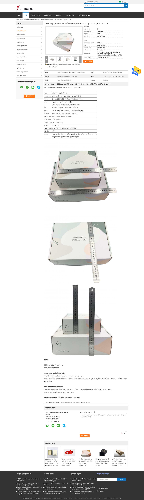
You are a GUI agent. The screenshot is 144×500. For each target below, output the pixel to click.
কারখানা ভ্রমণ (47, 15)
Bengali (124, 2)
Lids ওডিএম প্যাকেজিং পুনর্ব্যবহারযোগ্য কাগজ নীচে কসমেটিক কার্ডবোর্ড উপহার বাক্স (51, 461)
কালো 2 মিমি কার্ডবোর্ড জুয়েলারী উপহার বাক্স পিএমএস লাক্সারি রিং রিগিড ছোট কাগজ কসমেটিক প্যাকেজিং (102, 462)
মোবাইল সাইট (101, 491)
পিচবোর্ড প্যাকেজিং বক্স (22, 46)
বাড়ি (19, 15)
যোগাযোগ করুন (70, 15)
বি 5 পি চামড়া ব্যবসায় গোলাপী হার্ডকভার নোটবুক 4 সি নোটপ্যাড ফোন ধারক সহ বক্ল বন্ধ (55, 488)
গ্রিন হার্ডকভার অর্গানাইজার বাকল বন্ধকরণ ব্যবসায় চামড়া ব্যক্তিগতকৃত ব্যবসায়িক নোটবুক (55, 492)
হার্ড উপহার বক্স (20, 27)
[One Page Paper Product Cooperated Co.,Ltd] (24, 8)
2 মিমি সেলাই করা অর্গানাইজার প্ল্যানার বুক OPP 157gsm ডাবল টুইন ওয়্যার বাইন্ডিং (27, 484)
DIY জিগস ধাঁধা (20, 68)
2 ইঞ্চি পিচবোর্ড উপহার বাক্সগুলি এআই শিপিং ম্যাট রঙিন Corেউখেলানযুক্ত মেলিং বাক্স (119, 461)
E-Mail (100, 488)
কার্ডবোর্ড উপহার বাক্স (28, 19)
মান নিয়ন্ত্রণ (59, 15)
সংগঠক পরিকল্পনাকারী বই (22, 49)
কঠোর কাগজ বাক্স (20, 42)
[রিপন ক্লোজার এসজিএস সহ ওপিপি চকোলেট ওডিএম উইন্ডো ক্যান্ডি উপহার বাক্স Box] (69, 452)
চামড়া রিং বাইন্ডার (20, 60)
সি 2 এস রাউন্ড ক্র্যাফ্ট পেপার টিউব (68, 402)
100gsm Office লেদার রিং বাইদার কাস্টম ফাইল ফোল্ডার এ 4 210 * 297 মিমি (82, 484)
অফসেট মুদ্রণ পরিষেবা (22, 57)
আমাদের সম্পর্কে (35, 15)
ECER (119, 498)
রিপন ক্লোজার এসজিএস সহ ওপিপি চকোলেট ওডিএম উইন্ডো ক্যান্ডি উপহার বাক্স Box (68, 461)
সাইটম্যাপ (105, 488)
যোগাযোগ (89, 61)
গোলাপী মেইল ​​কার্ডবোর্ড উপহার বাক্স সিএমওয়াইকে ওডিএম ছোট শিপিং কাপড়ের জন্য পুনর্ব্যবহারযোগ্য (85, 462)
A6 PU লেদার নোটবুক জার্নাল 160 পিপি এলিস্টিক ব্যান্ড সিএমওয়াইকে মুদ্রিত (55, 479)
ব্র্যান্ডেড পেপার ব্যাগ (21, 38)
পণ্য (26, 15)
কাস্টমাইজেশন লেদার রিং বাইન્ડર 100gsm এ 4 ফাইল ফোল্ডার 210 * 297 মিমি (82, 492)
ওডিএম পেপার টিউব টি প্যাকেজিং (83, 402)
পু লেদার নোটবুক (20, 53)
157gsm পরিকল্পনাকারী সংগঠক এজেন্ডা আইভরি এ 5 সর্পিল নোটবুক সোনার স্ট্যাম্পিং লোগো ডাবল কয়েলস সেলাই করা (29, 493)
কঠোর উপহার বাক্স (21, 34)
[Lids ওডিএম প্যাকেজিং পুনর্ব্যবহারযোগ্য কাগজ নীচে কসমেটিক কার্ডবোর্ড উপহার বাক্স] (52, 452)
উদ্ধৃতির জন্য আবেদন (84, 15)
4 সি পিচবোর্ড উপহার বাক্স (54, 402)
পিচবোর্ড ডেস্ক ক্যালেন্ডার (22, 72)
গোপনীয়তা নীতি (25, 498)
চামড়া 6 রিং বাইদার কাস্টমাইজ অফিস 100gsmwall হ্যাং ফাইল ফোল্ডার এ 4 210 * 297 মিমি (83, 488)
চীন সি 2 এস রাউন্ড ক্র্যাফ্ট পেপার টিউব (38, 498)
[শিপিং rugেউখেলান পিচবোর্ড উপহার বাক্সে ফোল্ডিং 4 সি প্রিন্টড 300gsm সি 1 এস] (63, 39)
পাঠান (121, 479)
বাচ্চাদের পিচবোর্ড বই (21, 64)
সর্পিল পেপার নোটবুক (21, 75)
